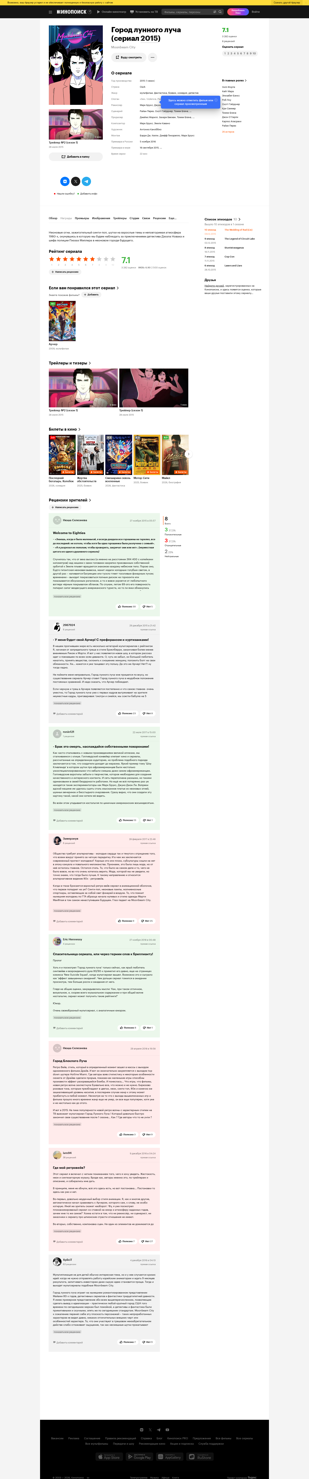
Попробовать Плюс (238, 11)
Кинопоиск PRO (177, 1438)
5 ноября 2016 (148, 141)
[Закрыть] (216, 100)
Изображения (101, 218)
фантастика (160, 92)
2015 (149, 38)
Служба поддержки (211, 1443)
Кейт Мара (228, 91)
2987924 (69, 625)
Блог (160, 1438)
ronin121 (68, 732)
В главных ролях (233, 80)
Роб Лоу (226, 99)
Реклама (73, 1438)
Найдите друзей (214, 285)
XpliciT (67, 1259)
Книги (175, 1477)
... (190, 111)
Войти (256, 11)
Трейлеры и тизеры (68, 363)
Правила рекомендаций (120, 1438)
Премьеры (82, 218)
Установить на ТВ (146, 11)
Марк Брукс (146, 104)
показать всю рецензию (67, 596)
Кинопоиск (77, 1477)
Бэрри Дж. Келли (149, 135)
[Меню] (50, 12)
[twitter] (75, 181)
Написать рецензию (67, 271)
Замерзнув (70, 838)
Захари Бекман (167, 117)
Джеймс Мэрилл (149, 117)
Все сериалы (244, 1438)
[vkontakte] (65, 181)
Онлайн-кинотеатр (114, 11)
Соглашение (92, 1438)
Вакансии (57, 1438)
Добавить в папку (78, 156)
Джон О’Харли (230, 116)
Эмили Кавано (162, 123)
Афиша (165, 1477)
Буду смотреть (131, 57)
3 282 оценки (229, 36)
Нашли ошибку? (66, 193)
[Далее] (189, 454)
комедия (182, 92)
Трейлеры (120, 218)
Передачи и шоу (123, 1443)
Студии (134, 218)
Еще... (172, 218)
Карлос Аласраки (231, 121)
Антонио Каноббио (150, 129)
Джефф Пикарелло (170, 135)
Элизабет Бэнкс (231, 95)
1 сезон (150, 80)
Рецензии (159, 218)
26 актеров (228, 131)
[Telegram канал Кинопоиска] (159, 1430)
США (142, 86)
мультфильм (146, 92)
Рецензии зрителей (68, 500)
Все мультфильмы (96, 1443)
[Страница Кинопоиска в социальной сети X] (150, 1430)
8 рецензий (228, 40)
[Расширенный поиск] (214, 12)
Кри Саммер (229, 108)
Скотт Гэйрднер (164, 111)
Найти (220, 12)
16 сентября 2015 (149, 147)
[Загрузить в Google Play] (139, 1457)
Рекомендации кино (152, 1443)
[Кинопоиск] (71, 11)
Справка (146, 1438)
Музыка (154, 1477)
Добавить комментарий (70, 713)
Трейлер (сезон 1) (131, 410)
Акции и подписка (182, 1443)
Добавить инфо (88, 193)
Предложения (202, 1438)
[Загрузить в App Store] (109, 1457)
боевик (172, 92)
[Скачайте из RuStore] (200, 1457)
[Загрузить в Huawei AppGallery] (169, 1457)
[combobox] (186, 12)
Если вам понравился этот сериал (82, 288)
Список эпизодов (221, 219)
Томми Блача (181, 111)
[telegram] (86, 181)
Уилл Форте (228, 86)
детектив (193, 92)
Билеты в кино (63, 429)
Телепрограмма (138, 1477)
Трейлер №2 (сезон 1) (63, 142)
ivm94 (67, 1153)
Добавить (93, 294)
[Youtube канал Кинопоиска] (167, 1430)
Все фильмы (223, 1438)
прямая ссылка (148, 629)
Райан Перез (147, 111)
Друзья (210, 280)
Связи (146, 218)
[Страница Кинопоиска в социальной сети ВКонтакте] (141, 1430)
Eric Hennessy (72, 939)
